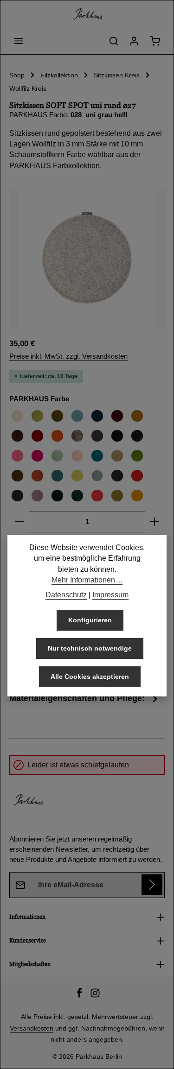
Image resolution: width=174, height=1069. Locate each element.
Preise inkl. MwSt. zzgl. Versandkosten (68, 356)
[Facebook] (80, 995)
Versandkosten (31, 1028)
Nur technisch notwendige (90, 648)
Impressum (110, 595)
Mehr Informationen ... (87, 580)
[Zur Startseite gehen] (87, 14)
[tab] (84, 698)
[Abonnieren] (152, 884)
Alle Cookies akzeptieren (90, 676)
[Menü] (18, 41)
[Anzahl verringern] (19, 521)
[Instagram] (95, 995)
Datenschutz (66, 595)
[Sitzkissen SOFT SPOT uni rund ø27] (87, 259)
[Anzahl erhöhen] (155, 521)
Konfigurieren (90, 620)
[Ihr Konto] (134, 41)
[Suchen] (113, 41)
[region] (87, 259)
